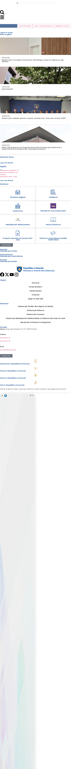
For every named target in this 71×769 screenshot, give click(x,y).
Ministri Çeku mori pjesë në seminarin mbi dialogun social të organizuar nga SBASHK (33, 60)
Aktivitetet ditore (7, 157)
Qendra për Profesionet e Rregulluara (35, 322)
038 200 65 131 (5, 338)
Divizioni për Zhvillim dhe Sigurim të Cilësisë (35, 306)
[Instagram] (16, 274)
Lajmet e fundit (6, 33)
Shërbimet (4, 184)
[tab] (8, 26)
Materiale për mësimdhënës (11, 256)
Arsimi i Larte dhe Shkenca (43, 26)
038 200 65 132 (5, 341)
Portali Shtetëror (35, 287)
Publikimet (53, 197)
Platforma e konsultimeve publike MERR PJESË (53, 239)
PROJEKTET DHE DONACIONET (53, 211)
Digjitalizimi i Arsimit (62, 26)
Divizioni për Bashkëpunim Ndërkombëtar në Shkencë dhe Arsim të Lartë (35, 318)
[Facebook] (2, 274)
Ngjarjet (3, 166)
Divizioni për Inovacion (35, 314)
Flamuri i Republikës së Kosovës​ (13, 371)
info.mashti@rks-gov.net (8, 350)
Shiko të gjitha (6, 34)
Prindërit (3, 260)
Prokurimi (35, 295)
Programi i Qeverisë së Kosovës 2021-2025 (18, 239)
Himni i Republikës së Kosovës (12, 385)
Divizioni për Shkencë (35, 310)
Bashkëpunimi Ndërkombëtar (18, 225)
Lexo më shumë (6, 163)
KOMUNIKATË (7, 89)
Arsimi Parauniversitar (8, 26)
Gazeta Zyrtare (36, 291)
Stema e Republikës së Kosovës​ (13, 378)
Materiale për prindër (8, 261)
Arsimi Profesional (25, 26)
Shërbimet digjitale (17, 197)
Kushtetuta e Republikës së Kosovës (15, 364)
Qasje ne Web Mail (35, 299)
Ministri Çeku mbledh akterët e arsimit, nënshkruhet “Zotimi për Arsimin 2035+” (34, 118)
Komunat (35, 283)
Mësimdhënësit (6, 255)
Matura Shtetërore (53, 225)
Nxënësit (3, 249)
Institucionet (18, 211)
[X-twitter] (7, 274)
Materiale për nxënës (8, 251)
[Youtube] (12, 274)
